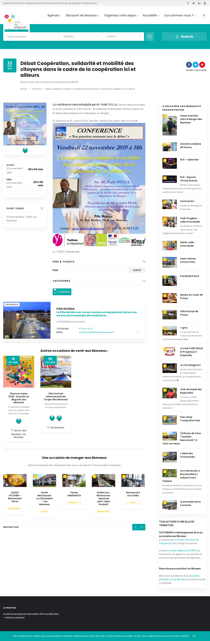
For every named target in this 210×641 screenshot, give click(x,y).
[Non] (206, 636)
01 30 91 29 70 (86, 328)
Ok (193, 636)
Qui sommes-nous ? (178, 15)
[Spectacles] (59, 417)
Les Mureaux (20, 436)
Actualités (150, 15)
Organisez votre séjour (120, 15)
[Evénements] (18, 420)
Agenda (53, 15)
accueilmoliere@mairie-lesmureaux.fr (96, 332)
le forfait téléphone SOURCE (182, 550)
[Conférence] (25, 150)
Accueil (23, 89)
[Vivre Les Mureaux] (16, 20)
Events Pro (37, 89)
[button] (204, 15)
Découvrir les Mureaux (81, 15)
